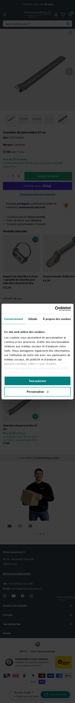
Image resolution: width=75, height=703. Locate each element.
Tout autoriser (37, 380)
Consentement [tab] (13, 318)
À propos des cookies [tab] (57, 318)
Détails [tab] (32, 318)
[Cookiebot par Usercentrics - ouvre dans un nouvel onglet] (55, 308)
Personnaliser (35, 391)
